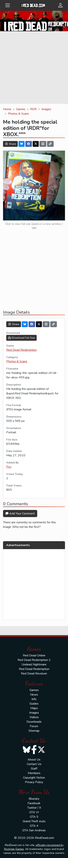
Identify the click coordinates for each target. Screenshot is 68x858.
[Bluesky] (22, 144)
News (34, 695)
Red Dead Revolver (34, 673)
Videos (34, 717)
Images (46, 109)
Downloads (34, 722)
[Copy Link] (50, 144)
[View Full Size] (34, 185)
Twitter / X (34, 808)
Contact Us (34, 764)
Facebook (34, 803)
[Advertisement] (34, 68)
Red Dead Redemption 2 (34, 660)
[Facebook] (28, 144)
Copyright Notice (34, 778)
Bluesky (34, 799)
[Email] (42, 144)
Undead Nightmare (34, 664)
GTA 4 (34, 826)
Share (12, 144)
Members (34, 773)
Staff (34, 769)
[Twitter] (36, 144)
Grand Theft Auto (34, 821)
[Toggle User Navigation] (60, 5)
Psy (8, 467)
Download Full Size (23, 338)
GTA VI (34, 812)
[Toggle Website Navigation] (7, 5)
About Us (34, 759)
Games (20, 109)
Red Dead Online (34, 655)
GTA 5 (34, 817)
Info (34, 699)
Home (7, 109)
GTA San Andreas (34, 830)
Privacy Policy (34, 782)
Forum (34, 726)
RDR (33, 109)
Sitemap (34, 731)
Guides (34, 704)
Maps (34, 708)
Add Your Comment (21, 513)
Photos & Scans (18, 114)
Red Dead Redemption (21, 350)
